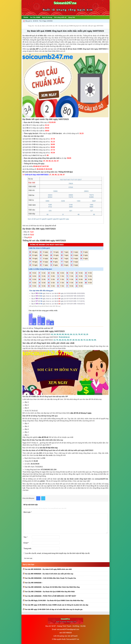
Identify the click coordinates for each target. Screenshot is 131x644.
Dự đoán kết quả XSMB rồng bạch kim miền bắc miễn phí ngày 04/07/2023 (65, 31)
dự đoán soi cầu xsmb (44, 455)
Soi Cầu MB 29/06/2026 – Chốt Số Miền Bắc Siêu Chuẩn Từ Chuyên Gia (50, 578)
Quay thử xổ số (50, 225)
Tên (25, 537)
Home (26, 17)
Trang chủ (31, 26)
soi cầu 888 (37, 453)
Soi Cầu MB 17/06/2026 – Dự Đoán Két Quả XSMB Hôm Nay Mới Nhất (50, 591)
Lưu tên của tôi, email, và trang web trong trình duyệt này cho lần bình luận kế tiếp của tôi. (57, 553)
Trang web (27, 548)
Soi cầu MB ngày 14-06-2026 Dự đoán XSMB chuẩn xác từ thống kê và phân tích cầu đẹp (56, 605)
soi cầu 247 (40, 484)
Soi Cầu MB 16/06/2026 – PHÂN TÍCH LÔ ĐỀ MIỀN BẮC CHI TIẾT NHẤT (50, 596)
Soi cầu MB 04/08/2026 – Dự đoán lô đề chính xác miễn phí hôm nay (49, 574)
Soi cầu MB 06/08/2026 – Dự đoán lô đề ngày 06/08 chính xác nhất (48, 569)
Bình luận (28, 512)
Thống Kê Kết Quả (65, 172)
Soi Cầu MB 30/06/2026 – (34, 583)
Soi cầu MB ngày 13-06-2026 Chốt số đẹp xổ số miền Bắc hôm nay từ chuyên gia (53, 609)
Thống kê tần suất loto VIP (43, 328)
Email (26, 543)
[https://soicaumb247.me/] (65, 15)
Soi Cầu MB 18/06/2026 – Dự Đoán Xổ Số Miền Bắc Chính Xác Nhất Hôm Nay (52, 587)
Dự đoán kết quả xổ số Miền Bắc (35, 36)
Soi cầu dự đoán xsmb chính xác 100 (46, 26)
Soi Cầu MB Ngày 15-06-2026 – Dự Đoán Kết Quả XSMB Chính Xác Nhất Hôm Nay (54, 600)
